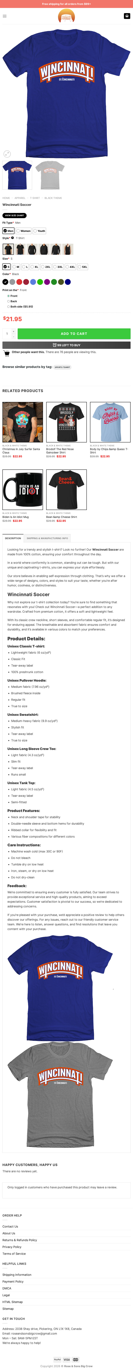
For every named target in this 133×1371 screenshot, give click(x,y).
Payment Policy (13, 1281)
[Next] (124, 94)
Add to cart (74, 334)
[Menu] (4, 16)
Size (5, 258)
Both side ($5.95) (22, 306)
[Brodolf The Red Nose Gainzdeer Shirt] (66, 422)
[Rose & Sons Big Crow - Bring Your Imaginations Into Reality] (66, 16)
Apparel (20, 198)
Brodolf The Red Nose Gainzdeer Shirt (60, 450)
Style (7, 238)
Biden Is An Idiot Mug (15, 517)
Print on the (10, 290)
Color (6, 274)
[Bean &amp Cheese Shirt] (66, 490)
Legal (6, 1295)
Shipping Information (16, 1274)
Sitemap (8, 1308)
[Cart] (127, 16)
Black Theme (53, 198)
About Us (8, 1233)
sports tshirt (62, 367)
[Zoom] (7, 154)
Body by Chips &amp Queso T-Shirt (109, 450)
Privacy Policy (11, 1247)
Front (14, 295)
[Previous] (9, 94)
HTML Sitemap (12, 1302)
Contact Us (10, 1226)
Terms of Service (14, 1253)
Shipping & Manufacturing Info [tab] (47, 538)
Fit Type (8, 222)
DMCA (6, 1288)
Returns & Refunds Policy (19, 1240)
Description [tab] (13, 538)
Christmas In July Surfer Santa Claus (21, 450)
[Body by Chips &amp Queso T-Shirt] (110, 422)
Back (14, 301)
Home (6, 198)
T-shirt (35, 198)
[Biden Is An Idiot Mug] (23, 490)
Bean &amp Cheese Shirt (61, 517)
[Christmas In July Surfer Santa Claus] (23, 422)
